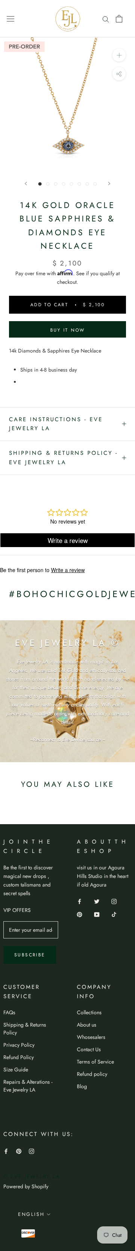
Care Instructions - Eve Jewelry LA (56, 424)
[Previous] (26, 183)
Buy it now (67, 330)
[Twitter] (96, 901)
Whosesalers (91, 1037)
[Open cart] (119, 18)
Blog (82, 1086)
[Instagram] (114, 901)
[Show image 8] (95, 184)
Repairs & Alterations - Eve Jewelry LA (27, 1085)
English (31, 1214)
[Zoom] (119, 55)
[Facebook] (79, 901)
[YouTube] (96, 914)
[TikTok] (114, 914)
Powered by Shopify (25, 1186)
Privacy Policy (18, 1045)
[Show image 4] (63, 184)
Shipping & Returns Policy (24, 1028)
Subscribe (29, 955)
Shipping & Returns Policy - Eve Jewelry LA (63, 457)
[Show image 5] (71, 184)
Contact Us (89, 1049)
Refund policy (92, 1074)
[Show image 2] (48, 184)
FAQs (9, 1012)
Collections (89, 1012)
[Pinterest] (79, 914)
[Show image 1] (40, 184)
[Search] (105, 18)
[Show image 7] (87, 184)
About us (86, 1024)
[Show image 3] (55, 184)
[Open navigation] (10, 19)
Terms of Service (95, 1061)
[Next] (109, 183)
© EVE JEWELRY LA (31, 1176)
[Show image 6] (79, 184)
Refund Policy (18, 1057)
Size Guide (15, 1069)
